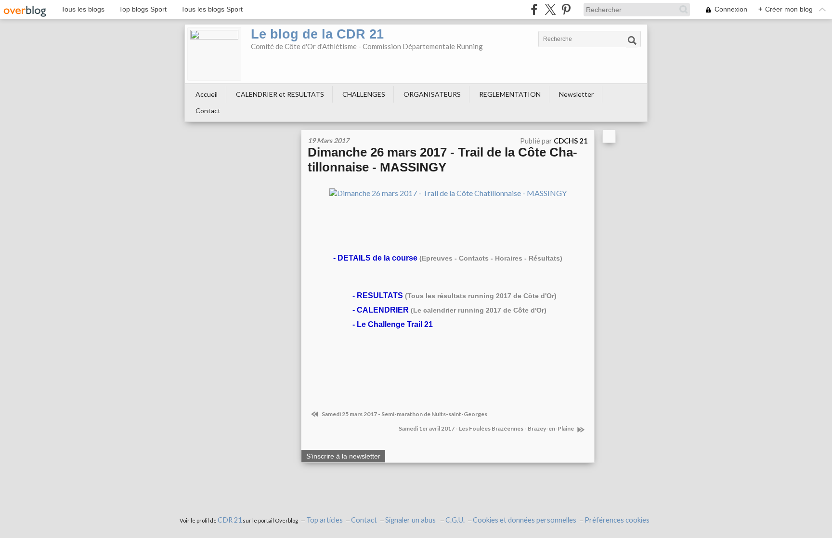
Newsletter (576, 94)
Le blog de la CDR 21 (317, 34)
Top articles (324, 520)
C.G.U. (455, 520)
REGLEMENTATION (510, 94)
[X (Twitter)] (550, 9)
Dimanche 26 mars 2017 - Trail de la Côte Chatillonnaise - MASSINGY (442, 159)
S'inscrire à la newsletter (343, 456)
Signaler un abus (411, 520)
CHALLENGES (363, 94)
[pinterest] (566, 9)
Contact (208, 110)
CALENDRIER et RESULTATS (280, 94)
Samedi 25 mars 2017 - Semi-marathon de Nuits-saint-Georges (404, 414)
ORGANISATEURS (432, 94)
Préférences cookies (617, 520)
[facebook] (534, 9)
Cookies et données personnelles (524, 520)
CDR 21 (230, 520)
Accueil (206, 94)
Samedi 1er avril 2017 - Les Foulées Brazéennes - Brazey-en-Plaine (487, 428)
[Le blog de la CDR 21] (214, 54)
